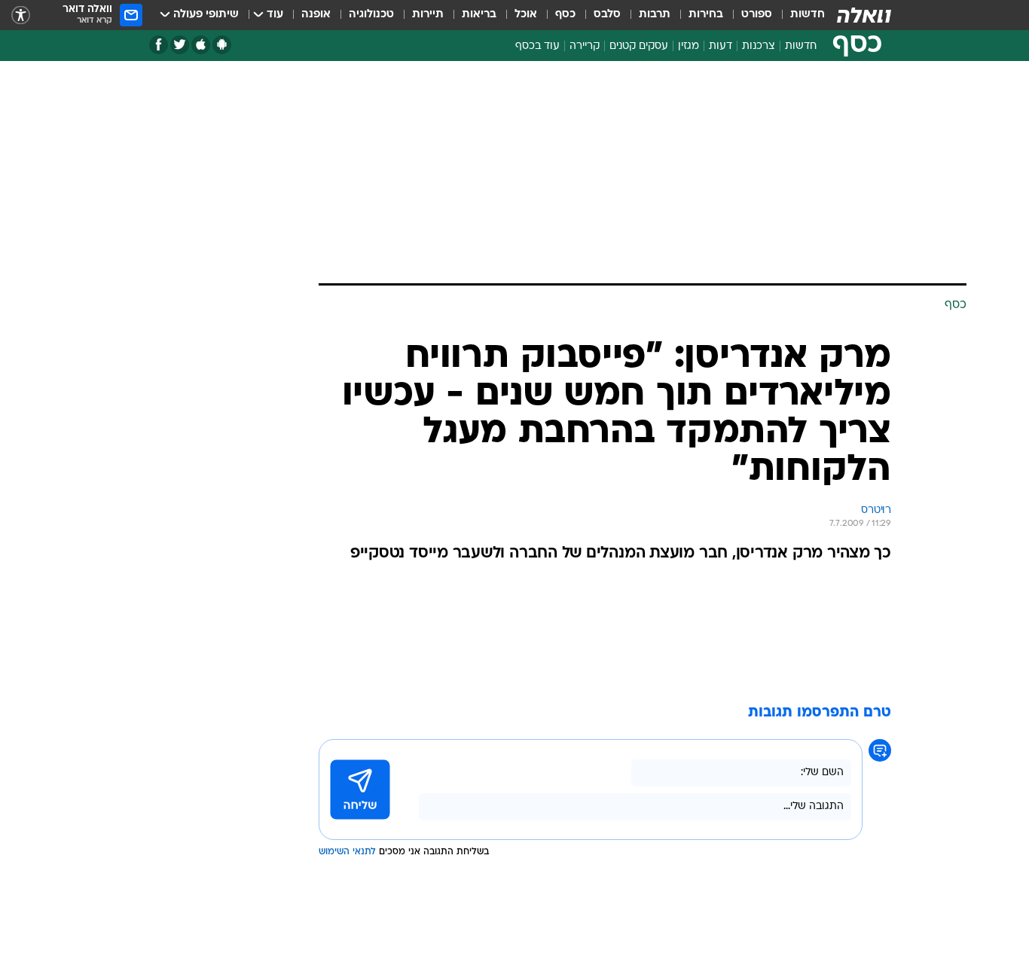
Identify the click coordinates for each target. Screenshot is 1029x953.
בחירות (706, 14)
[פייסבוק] (158, 44)
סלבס (607, 14)
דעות (720, 46)
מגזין (688, 46)
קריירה (584, 46)
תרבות (654, 14)
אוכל (525, 14)
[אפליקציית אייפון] (200, 44)
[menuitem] (798, 15)
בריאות (479, 14)
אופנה (316, 14)
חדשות (807, 14)
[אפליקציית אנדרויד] (221, 44)
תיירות (428, 14)
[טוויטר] (179, 44)
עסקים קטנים (638, 46)
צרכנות (758, 46)
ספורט (756, 14)
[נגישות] (20, 15)
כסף (565, 14)
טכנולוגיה (371, 14)
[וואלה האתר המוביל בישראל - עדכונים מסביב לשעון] (864, 15)
